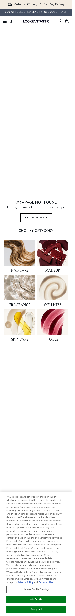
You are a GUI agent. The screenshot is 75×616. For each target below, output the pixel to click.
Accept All (36, 609)
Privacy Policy (25, 582)
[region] (36, 554)
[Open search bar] (10, 21)
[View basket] (67, 21)
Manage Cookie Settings (36, 589)
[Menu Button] (4, 21)
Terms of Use (46, 582)
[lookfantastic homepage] (36, 21)
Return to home (36, 217)
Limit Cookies (36, 599)
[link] (60, 21)
